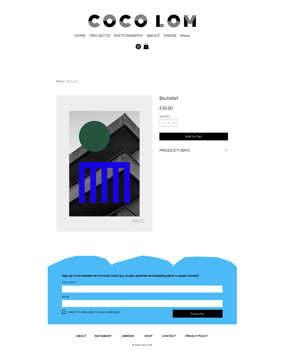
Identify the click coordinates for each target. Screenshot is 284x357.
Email (65, 296)
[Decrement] (162, 123)
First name (69, 282)
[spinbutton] (168, 123)
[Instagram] (138, 46)
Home (60, 81)
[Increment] (174, 123)
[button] (146, 46)
